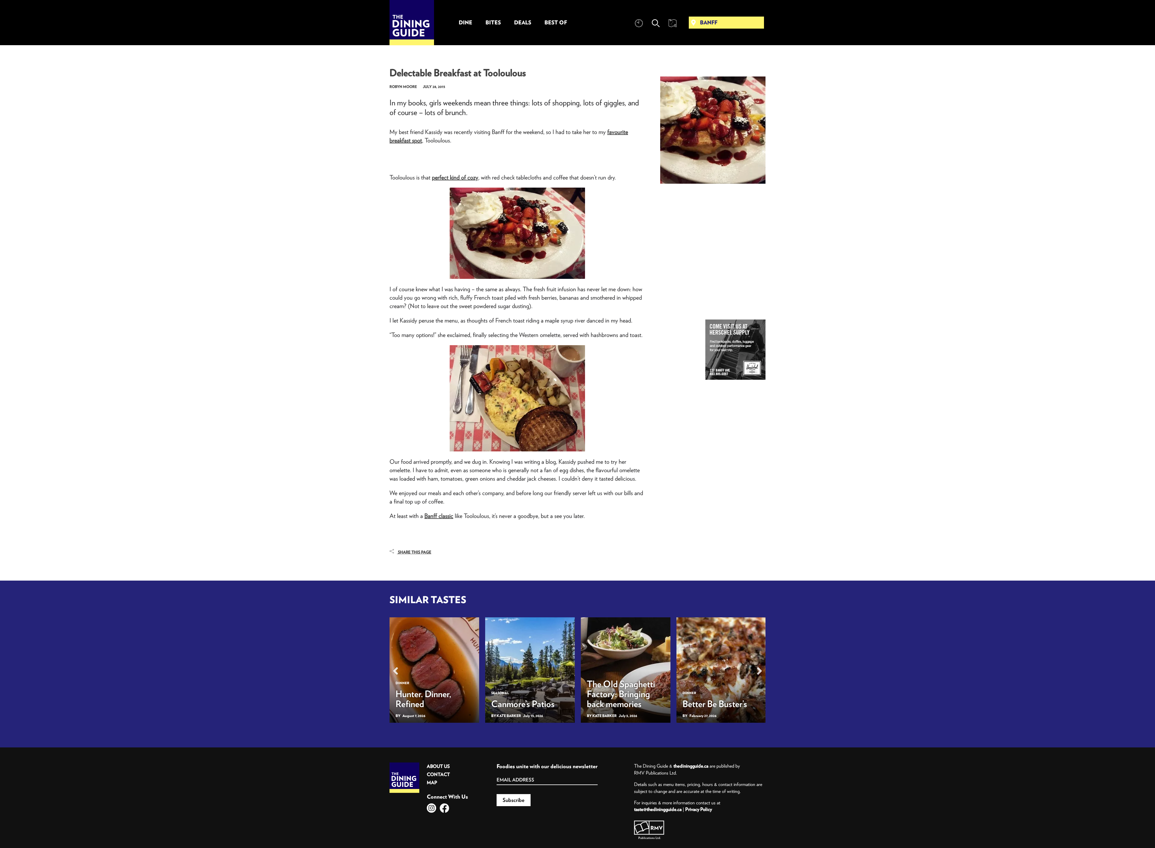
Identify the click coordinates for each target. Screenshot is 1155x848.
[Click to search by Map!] (672, 23)
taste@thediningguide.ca (658, 809)
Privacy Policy (698, 809)
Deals (522, 22)
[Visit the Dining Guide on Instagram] (431, 808)
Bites (493, 22)
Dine (465, 22)
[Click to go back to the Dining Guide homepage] (404, 764)
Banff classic (438, 515)
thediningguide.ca (690, 766)
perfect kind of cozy (455, 177)
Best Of (555, 22)
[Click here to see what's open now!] (638, 23)
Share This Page (414, 552)
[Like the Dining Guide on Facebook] (444, 808)
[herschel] (735, 350)
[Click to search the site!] (655, 23)
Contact (438, 774)
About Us (438, 766)
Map (432, 782)
